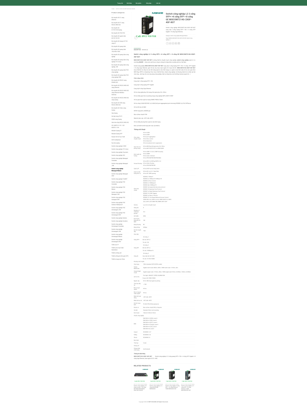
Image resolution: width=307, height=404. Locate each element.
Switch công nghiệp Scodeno (120, 221)
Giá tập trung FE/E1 (117, 116)
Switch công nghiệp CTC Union (120, 149)
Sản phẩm (138, 3)
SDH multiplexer (116, 140)
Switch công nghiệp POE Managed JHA (118, 193)
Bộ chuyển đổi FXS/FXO (118, 33)
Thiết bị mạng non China (118, 259)
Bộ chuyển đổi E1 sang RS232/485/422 (118, 24)
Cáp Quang (115, 113)
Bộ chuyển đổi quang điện (119, 46)
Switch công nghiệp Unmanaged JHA (117, 230)
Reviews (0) (145, 49)
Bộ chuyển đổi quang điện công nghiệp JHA (120, 66)
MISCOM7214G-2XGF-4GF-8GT (179, 38)
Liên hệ (158, 3)
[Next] (195, 381)
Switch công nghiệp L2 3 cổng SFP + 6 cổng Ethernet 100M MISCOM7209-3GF (187, 388)
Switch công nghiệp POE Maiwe (118, 188)
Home (113, 8)
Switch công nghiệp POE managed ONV (118, 198)
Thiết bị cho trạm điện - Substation (118, 249)
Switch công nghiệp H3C (118, 155)
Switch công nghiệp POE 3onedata (118, 183)
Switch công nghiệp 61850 (119, 146)
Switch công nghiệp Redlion (119, 218)
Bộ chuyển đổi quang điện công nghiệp (120, 55)
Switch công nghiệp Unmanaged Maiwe (117, 235)
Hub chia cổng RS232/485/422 (120, 122)
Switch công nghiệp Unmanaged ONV (117, 240)
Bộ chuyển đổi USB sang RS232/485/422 (118, 104)
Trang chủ (120, 3)
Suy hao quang (116, 143)
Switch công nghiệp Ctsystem (120, 152)
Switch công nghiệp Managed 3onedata (120, 159)
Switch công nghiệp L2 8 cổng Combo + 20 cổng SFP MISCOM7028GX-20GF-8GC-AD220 (140, 388)
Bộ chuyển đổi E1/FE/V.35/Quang (117, 29)
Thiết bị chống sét (116, 253)
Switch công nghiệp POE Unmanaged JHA (118, 209)
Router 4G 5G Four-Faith (118, 137)
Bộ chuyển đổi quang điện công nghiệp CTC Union (120, 61)
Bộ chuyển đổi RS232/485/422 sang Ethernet (120, 86)
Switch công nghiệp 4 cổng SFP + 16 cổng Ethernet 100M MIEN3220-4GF (172, 387)
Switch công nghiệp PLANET (119, 179)
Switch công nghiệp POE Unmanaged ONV (118, 214)
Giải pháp (148, 3)
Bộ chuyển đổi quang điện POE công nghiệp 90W (120, 76)
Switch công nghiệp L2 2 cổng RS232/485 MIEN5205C (156, 387)
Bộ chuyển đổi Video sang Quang (119, 109)
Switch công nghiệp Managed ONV (120, 175)
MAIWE (170, 38)
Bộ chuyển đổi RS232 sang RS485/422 (119, 81)
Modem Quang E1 (116, 130)
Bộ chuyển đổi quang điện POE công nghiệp (120, 71)
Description (137, 49)
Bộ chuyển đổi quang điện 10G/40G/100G (119, 50)
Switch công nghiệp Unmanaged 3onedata (118, 225)
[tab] (137, 49)
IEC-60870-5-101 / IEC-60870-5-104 (118, 126)
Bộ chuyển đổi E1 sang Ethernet (118, 18)
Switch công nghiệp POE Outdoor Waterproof (118, 203)
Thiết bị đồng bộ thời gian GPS (120, 256)
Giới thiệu (129, 3)
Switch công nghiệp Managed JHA (120, 164)
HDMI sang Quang (117, 119)
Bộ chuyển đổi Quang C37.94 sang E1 (119, 42)
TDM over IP (115, 244)
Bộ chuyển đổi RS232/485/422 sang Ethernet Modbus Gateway (120, 92)
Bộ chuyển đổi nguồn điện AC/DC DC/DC (119, 37)
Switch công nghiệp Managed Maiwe (125, 8)
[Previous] (134, 381)
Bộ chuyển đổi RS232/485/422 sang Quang (120, 99)
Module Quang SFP (117, 133)
